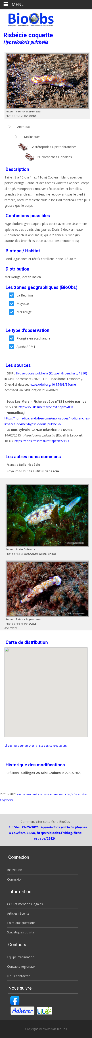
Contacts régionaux (21, 966)
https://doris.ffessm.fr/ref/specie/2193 (42, 441)
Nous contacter (18, 976)
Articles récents (18, 913)
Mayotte (23, 303)
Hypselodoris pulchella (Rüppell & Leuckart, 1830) (51, 373)
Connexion (15, 879)
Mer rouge (24, 312)
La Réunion (25, 295)
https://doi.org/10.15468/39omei (53, 384)
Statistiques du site (20, 932)
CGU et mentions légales (25, 904)
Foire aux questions (21, 923)
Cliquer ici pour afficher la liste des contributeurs (35, 745)
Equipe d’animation (20, 957)
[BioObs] (27, 18)
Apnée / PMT (26, 346)
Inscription (14, 870)
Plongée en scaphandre (33, 338)
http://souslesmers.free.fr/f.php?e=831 (45, 407)
